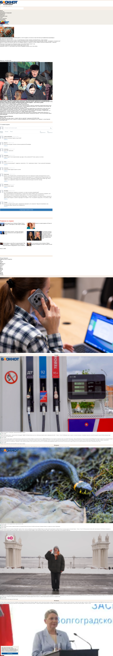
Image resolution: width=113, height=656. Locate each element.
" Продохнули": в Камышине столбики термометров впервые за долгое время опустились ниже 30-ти (27, 441)
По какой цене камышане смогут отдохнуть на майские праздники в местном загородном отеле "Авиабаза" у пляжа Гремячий (25, 119)
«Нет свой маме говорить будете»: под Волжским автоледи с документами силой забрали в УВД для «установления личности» (22, 438)
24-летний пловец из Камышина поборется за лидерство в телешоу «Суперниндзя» (46, 526)
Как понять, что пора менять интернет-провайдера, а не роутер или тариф (49, 595)
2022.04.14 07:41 (12, 174)
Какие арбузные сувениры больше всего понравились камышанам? (12, 602)
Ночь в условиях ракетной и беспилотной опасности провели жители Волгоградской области (78, 595)
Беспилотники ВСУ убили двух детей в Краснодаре (10, 599)
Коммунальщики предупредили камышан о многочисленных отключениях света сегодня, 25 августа (60, 441)
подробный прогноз (4, 259)
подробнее (10, 259)
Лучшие (6, 131)
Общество (2, 60)
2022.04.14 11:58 (10, 161)
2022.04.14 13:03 (11, 142)
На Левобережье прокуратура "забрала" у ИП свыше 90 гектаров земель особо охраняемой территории (53, 530)
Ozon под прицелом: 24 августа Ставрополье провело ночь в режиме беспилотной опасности (17, 526)
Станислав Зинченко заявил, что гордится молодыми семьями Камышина (38, 603)
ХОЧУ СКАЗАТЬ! (3, 18)
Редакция (2, 26)
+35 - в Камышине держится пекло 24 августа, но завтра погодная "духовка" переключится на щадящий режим (42, 596)
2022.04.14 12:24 (12, 155)
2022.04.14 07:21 (12, 184)
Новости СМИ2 (3, 248)
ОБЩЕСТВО (2, 14)
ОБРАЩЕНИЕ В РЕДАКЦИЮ (6, 12)
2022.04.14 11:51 (12, 167)
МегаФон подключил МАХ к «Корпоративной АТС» (8, 353)
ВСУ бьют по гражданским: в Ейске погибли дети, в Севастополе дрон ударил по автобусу (73, 602)
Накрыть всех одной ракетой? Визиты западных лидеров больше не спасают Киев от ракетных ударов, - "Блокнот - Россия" (71, 603)
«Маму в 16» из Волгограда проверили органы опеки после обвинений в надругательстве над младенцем (19, 595)
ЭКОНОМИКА (2, 19)
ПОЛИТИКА (2, 15)
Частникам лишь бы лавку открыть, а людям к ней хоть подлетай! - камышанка (16, 118)
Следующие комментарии (26, 209)
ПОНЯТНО (9, 653)
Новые (1, 131)
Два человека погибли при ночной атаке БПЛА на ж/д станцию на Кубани (13, 443)
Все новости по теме (4, 38)
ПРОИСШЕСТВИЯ (3, 16)
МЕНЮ (1, 10)
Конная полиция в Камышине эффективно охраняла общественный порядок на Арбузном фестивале (41, 602)
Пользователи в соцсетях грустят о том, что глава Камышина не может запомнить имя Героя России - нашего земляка (23, 39)
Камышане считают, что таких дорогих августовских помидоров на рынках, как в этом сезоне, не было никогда (51, 446)
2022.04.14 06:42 (12, 190)
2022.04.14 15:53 (15, 136)
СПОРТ (1, 17)
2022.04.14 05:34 (11, 202)
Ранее (11, 131)
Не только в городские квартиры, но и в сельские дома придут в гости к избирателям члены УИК (17, 446)
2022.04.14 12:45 (12, 149)
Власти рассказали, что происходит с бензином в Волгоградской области (13, 432)
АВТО (7, 22)
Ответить (6, 139)
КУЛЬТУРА (2, 11)
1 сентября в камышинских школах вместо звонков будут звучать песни (89, 441)
